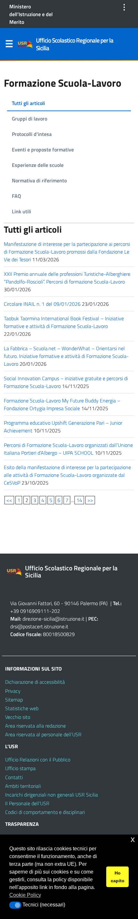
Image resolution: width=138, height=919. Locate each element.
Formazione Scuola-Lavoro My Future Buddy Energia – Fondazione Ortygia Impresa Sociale (62, 404)
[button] (15, 905)
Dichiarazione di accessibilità (35, 682)
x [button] (133, 839)
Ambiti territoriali (23, 786)
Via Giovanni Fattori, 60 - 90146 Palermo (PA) (59, 603)
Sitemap (14, 699)
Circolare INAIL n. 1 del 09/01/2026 (42, 304)
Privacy (13, 691)
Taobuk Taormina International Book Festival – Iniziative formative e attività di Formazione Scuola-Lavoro (64, 322)
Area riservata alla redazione (35, 726)
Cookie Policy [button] (25, 895)
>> (90, 500)
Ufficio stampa (20, 768)
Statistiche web (22, 708)
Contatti (14, 777)
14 (79, 500)
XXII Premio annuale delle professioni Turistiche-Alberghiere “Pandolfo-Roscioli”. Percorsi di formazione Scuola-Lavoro (67, 277)
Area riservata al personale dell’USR (43, 734)
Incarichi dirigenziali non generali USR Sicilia (51, 794)
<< (9, 500)
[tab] (69, 103)
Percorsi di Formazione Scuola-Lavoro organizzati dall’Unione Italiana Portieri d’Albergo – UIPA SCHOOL (68, 449)
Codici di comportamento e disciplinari (45, 812)
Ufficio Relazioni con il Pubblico (37, 759)
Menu (9, 45)
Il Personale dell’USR (27, 803)
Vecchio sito (17, 717)
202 (55, 611)
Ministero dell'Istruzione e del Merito (31, 14)
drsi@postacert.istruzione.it (39, 626)
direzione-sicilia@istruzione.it (53, 619)
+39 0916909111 (29, 611)
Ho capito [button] (118, 876)
